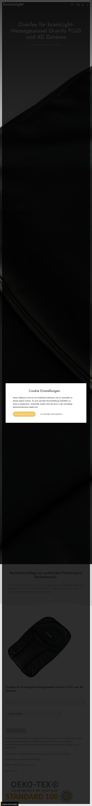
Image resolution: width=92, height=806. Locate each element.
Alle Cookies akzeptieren (24, 414)
